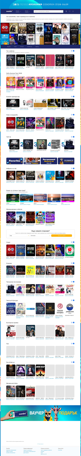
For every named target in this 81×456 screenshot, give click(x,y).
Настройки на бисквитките (29, 451)
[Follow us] (66, 161)
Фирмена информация (11, 450)
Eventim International (10, 452)
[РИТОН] (42, 28)
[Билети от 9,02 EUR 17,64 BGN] (5, 39)
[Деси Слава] (42, 39)
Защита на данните (28, 450)
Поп (7, 344)
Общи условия (9, 451)
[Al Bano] (68, 28)
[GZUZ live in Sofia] (76, 28)
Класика (9, 263)
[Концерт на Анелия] (50, 28)
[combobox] (47, 11)
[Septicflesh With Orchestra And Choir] (59, 28)
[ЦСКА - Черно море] (5, 28)
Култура (22, 46)
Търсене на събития (61, 235)
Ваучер (37, 46)
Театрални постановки (13, 282)
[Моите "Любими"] (69, 11)
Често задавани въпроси (46, 450)
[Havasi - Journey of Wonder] (76, 39)
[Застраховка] (49, 161)
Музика (8, 46)
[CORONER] (59, 39)
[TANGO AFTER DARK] (33, 28)
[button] (19, 33)
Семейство (29, 46)
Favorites (60, 450)
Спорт (15, 46)
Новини (42, 451)
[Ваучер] (32, 161)
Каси (42, 452)
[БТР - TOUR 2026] (68, 39)
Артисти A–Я (43, 454)
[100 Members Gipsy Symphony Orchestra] (33, 39)
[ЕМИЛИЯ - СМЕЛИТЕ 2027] (50, 39)
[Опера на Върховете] (24, 39)
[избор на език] (66, 11)
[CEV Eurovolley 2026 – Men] (13, 39)
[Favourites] (14, 161)
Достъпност (26, 452)
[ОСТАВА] (24, 28)
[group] (40, 413)
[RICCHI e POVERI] (13, 28)
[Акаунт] (73, 11)
